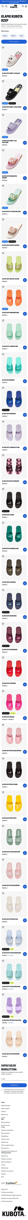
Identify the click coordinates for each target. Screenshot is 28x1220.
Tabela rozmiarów (6, 1159)
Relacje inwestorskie (7, 1130)
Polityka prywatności (7, 1192)
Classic (5, 36)
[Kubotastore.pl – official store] (14, 6)
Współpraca (4, 1136)
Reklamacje (4, 1168)
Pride (21, 36)
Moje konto (4, 1156)
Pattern (13, 36)
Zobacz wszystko (18, 10)
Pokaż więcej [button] (5, 31)
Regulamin (4, 1189)
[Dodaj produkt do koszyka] (25, 74)
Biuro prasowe (5, 1133)
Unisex (3, 1117)
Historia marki (5, 1139)
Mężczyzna (4, 1114)
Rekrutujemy (5, 1148)
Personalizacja (5, 1122)
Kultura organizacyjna (7, 1145)
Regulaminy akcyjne (7, 1171)
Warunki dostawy (6, 1162)
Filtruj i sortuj (14, 41)
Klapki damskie (5, 1105)
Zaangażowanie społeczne (9, 1151)
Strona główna (6, 10)
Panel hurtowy (5, 1125)
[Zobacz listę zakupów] (23, 6)
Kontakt (3, 1174)
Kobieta (3, 1111)
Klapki (3, 12)
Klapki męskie (5, 1108)
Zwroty (3, 1165)
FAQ (2, 1177)
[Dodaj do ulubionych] (3, 48)
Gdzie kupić (4, 1142)
